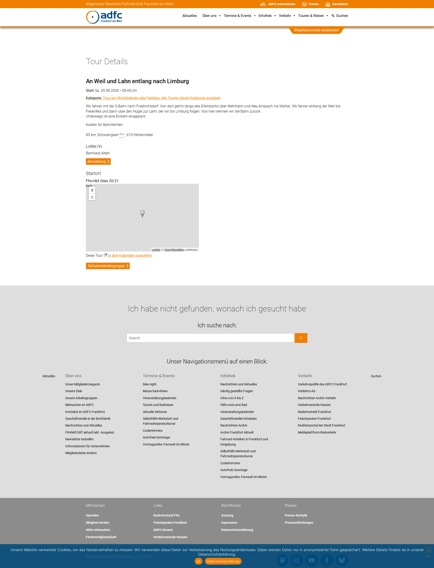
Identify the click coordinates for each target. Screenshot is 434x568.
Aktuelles (189, 16)
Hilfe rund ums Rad (233, 405)
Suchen (376, 376)
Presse (314, 4)
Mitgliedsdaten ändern (81, 453)
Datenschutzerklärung (237, 530)
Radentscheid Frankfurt (314, 412)
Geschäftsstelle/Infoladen (238, 418)
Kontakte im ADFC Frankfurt (85, 412)
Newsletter (340, 4)
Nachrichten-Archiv (233, 425)
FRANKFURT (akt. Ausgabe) (89, 432)
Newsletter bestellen (79, 439)
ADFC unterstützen (281, 4)
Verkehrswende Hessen (314, 405)
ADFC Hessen (163, 530)
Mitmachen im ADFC (79, 405)
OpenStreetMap (174, 249)
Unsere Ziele (73, 391)
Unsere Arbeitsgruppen (81, 398)
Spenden (92, 515)
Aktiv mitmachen (98, 530)
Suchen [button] (342, 16)
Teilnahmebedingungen (106, 266)
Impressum (229, 522)
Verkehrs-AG (307, 391)
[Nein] (428, 556)
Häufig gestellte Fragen (236, 391)
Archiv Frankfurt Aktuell (236, 432)
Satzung (227, 515)
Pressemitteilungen (299, 522)
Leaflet (156, 249)
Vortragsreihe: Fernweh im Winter (166, 444)
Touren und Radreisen (158, 405)
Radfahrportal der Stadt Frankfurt (321, 425)
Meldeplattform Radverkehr (317, 432)
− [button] (92, 197)
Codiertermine (153, 430)
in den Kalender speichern (129, 255)
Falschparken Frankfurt (314, 418)
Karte (142, 217)
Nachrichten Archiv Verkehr (317, 398)
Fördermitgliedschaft (101, 537)
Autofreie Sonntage (156, 437)
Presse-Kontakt (296, 515)
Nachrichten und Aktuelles (83, 425)
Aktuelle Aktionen (155, 412)
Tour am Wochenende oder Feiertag (131, 98)
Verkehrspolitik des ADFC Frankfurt (322, 384)
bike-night (150, 384)
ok (198, 561)
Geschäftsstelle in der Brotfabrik (87, 418)
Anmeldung (96, 161)
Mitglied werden (97, 522)
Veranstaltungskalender (160, 398)
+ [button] (92, 190)
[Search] (301, 338)
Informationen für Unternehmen (87, 446)
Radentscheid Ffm (166, 515)
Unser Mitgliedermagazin (82, 384)
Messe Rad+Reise (155, 391)
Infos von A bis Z (231, 398)
